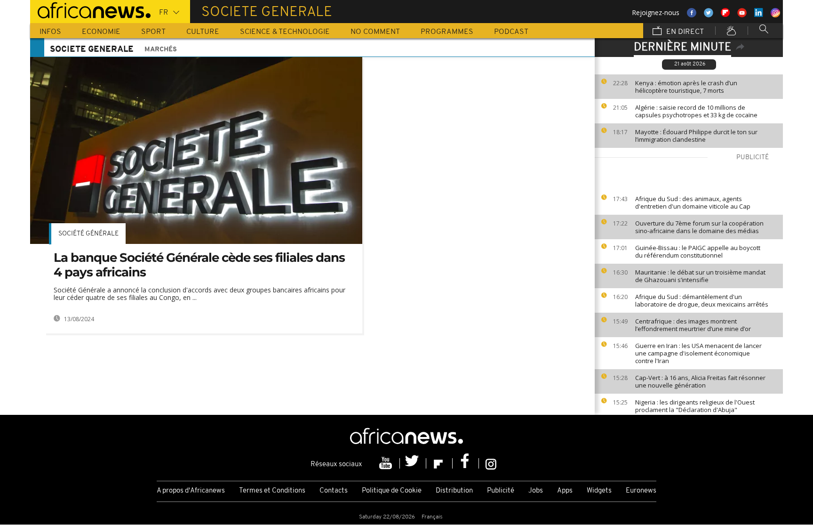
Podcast (511, 32)
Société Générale (88, 233)
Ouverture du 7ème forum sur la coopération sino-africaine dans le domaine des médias (699, 227)
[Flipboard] (439, 463)
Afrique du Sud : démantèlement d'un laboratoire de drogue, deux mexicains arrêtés (701, 300)
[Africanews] (90, 9)
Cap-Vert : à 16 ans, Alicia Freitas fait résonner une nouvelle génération (700, 381)
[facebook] (466, 463)
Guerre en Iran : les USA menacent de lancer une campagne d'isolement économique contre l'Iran (698, 353)
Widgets (599, 490)
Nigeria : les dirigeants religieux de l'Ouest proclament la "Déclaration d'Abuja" (695, 405)
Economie (101, 32)
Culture (202, 32)
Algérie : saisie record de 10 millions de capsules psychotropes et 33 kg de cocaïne (696, 111)
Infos (50, 32)
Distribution (454, 490)
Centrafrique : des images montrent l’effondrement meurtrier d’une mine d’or (693, 324)
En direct (684, 32)
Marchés (160, 49)
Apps (565, 490)
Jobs (535, 490)
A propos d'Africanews (191, 490)
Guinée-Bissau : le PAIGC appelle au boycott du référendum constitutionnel (697, 251)
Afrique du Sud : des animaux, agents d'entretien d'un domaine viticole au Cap (692, 202)
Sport (153, 32)
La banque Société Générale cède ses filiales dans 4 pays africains (199, 265)
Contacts (333, 490)
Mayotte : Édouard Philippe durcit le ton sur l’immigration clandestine (696, 135)
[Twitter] (413, 463)
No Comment (375, 32)
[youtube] (387, 463)
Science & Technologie (285, 32)
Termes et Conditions (272, 490)
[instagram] (491, 463)
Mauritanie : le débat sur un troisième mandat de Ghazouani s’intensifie (700, 275)
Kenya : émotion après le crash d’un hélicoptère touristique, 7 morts (686, 86)
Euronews (641, 490)
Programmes (447, 32)
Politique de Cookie (392, 490)
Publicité (500, 490)
